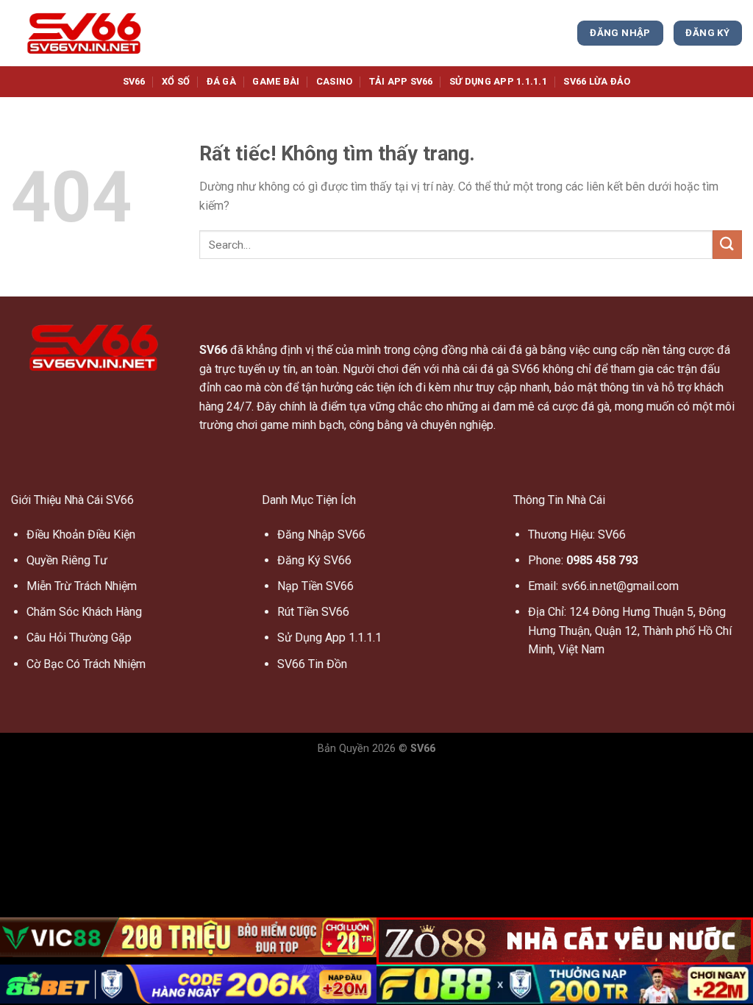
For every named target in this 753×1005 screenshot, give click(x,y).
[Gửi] (727, 244)
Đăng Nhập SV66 (321, 534)
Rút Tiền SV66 (313, 612)
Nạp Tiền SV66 (315, 586)
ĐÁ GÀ (221, 81)
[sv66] (84, 33)
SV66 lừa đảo (596, 81)
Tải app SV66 (401, 81)
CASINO (334, 81)
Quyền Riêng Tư (66, 560)
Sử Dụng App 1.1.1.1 (329, 637)
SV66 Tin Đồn (312, 664)
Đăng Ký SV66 (314, 560)
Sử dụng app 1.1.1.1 (498, 81)
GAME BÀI (275, 81)
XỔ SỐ (176, 81)
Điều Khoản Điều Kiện (80, 534)
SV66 (134, 81)
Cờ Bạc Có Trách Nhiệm (86, 664)
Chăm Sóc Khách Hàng (84, 612)
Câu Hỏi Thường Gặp (79, 637)
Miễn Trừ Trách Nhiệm (81, 586)
